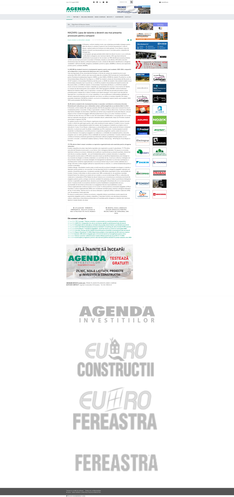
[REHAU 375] (152, 55)
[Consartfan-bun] (143, 194)
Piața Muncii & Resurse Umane (79, 40)
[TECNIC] (133, 9)
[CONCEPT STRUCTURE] (160, 183)
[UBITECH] (160, 77)
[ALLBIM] (152, 46)
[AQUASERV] (143, 152)
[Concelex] (152, 26)
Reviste (110, 17)
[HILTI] (152, 65)
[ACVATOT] (160, 109)
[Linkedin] (97, 2)
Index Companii (100, 17)
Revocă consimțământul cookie (76, 496)
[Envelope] (106, 2)
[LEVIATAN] (143, 99)
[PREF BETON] (152, 36)
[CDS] (143, 88)
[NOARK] (160, 120)
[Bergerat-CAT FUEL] (143, 77)
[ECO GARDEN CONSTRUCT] (160, 152)
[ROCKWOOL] (160, 194)
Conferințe (119, 17)
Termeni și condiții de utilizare (74, 491)
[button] (163, 2)
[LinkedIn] (131, 40)
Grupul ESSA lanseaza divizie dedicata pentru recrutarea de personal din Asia (116, 210)
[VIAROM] (160, 162)
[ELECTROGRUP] (143, 141)
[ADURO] (143, 120)
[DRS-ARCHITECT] (160, 99)
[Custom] (100, 2)
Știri (68, 17)
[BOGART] (160, 130)
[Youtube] (103, 2)
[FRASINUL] (143, 130)
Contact (128, 17)
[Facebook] (94, 2)
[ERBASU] (143, 173)
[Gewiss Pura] (143, 109)
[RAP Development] (160, 88)
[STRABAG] (160, 173)
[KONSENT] (143, 183)
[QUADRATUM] (160, 141)
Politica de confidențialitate (93, 491)
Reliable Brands (87, 17)
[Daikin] (143, 162)
